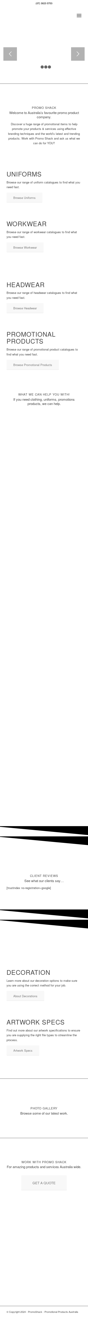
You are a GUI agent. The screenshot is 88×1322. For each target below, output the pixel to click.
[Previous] (10, 54)
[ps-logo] (36, 15)
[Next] (78, 54)
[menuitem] (79, 15)
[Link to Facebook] (71, 1316)
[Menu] (79, 15)
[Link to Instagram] (78, 1316)
